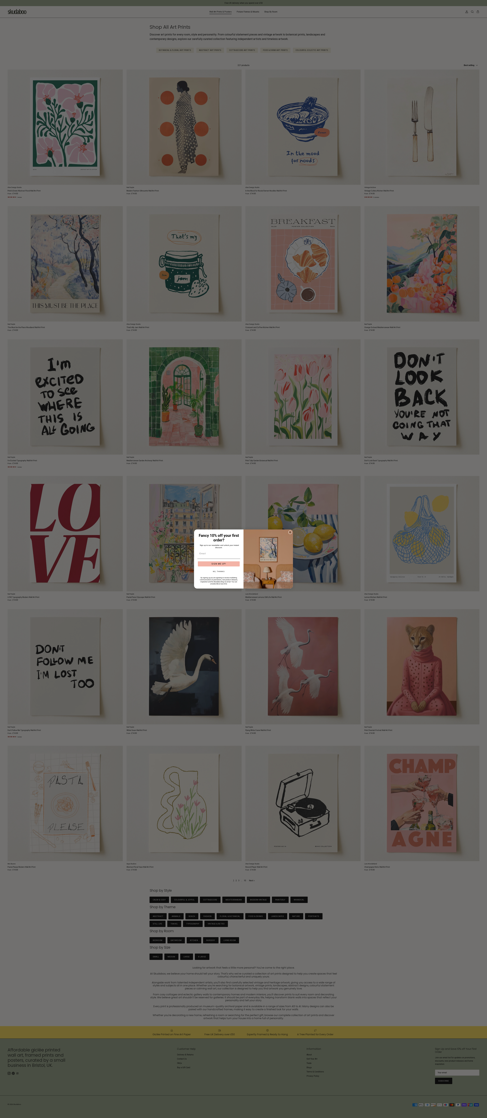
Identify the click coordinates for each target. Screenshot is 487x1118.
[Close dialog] (290, 532)
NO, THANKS (219, 571)
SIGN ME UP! (219, 564)
